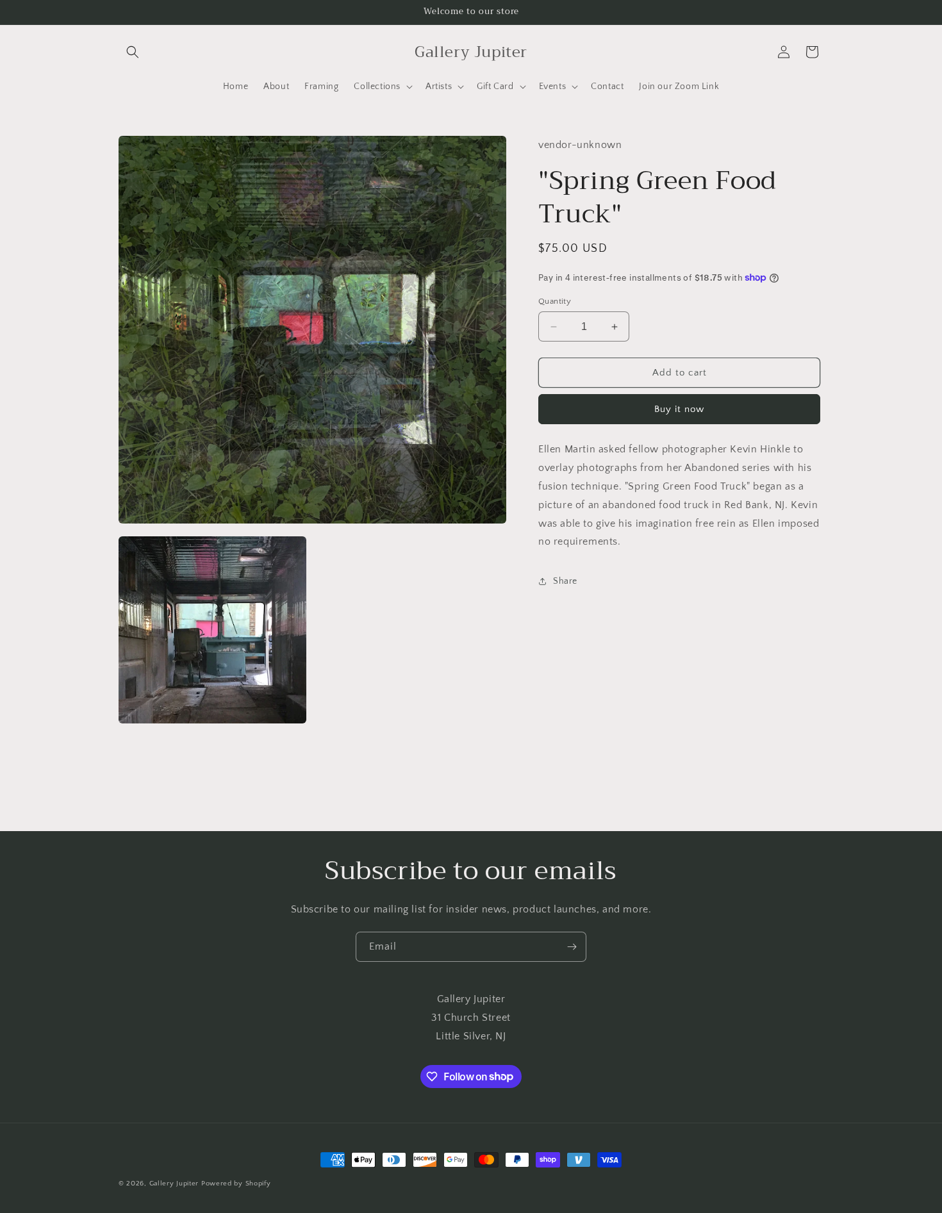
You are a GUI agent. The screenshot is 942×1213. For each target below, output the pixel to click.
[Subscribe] (572, 947)
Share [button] (565, 580)
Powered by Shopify (236, 1183)
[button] (133, 52)
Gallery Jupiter (174, 1183)
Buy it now (679, 409)
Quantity (554, 301)
